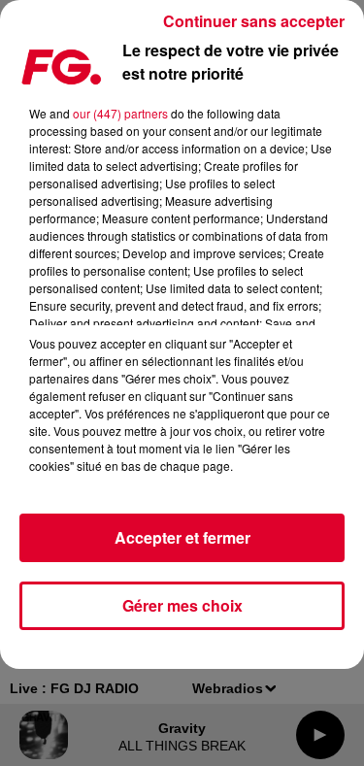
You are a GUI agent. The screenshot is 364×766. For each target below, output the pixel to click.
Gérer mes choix (182, 605)
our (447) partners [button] (120, 113)
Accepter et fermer (182, 537)
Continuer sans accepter (254, 21)
